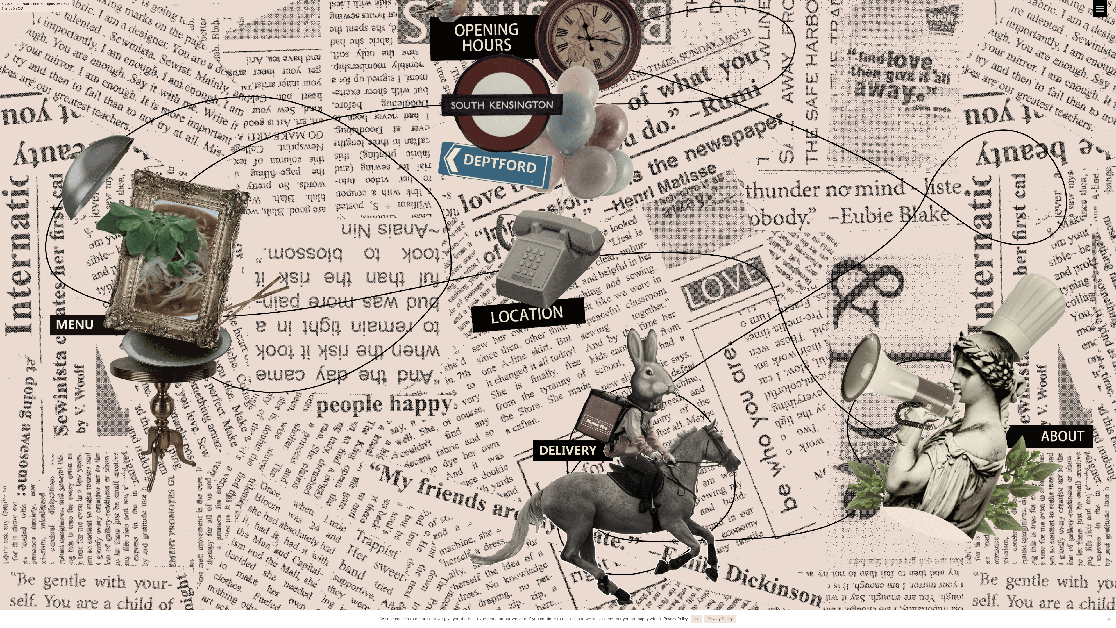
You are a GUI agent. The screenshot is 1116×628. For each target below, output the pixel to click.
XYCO (18, 8)
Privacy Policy (675, 619)
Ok (696, 618)
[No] (1109, 619)
